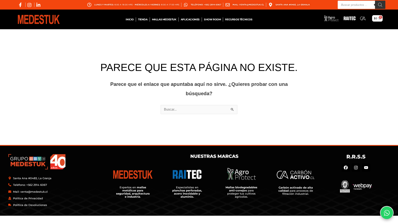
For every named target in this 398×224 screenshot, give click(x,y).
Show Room (212, 19)
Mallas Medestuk (164, 19)
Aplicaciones (190, 19)
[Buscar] (380, 5)
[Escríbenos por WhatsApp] (387, 213)
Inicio (130, 19)
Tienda (143, 19)
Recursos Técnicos (238, 19)
